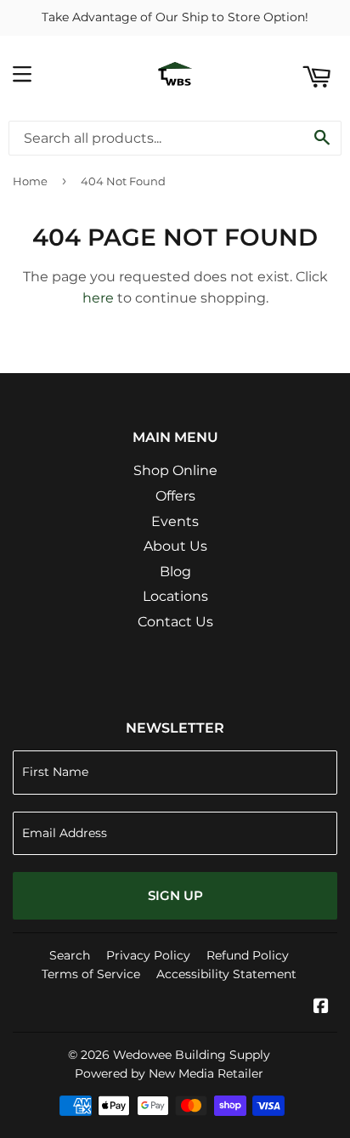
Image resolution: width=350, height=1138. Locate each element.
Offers (175, 496)
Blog (175, 571)
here (98, 298)
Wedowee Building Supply (191, 1055)
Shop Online (175, 470)
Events (175, 521)
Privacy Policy (148, 955)
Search (69, 955)
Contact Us (175, 622)
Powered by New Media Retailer (169, 1073)
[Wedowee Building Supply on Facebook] (321, 1007)
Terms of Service (91, 974)
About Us (175, 546)
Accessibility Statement (226, 974)
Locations (175, 596)
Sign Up (175, 895)
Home (30, 181)
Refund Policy (247, 955)
